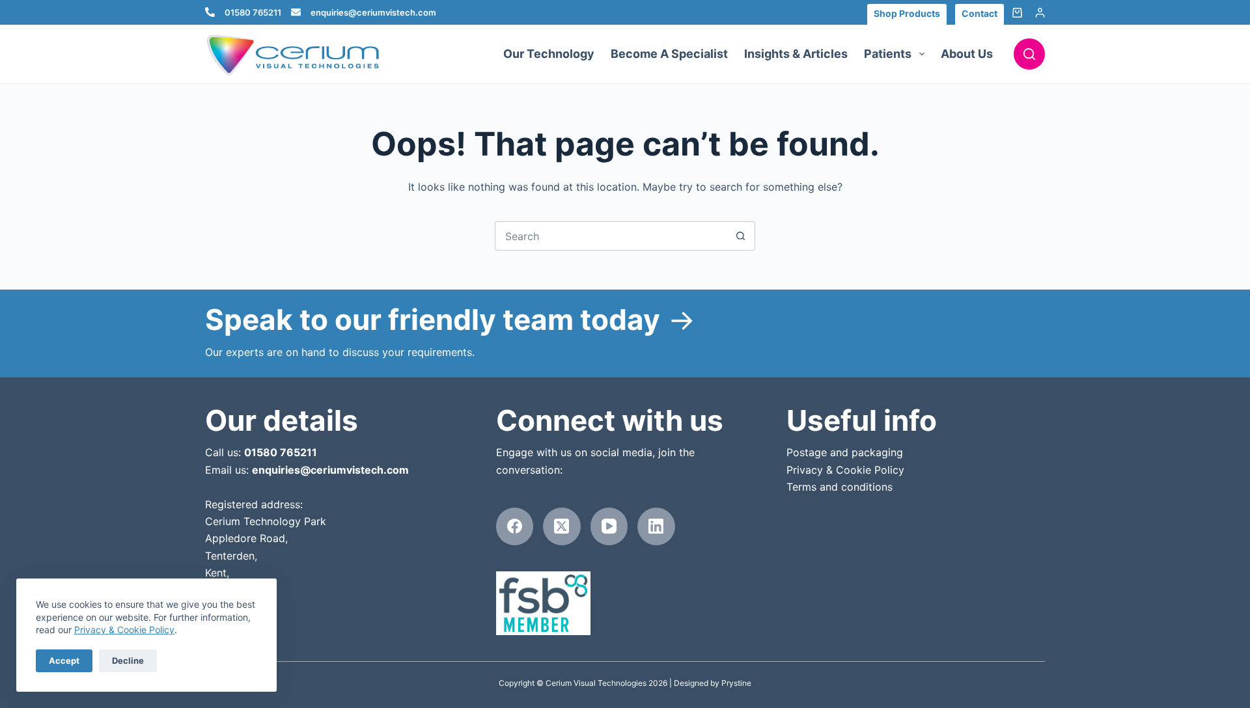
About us (967, 54)
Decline (128, 660)
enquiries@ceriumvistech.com (373, 12)
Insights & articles (796, 54)
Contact (979, 13)
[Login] (1040, 13)
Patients (887, 54)
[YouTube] (609, 526)
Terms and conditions (839, 486)
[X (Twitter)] (562, 526)
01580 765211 (253, 12)
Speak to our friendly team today (432, 319)
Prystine (736, 683)
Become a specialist (669, 54)
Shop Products (907, 13)
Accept (64, 660)
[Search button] (741, 236)
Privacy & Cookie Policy (124, 629)
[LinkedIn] (656, 526)
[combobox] (611, 236)
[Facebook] (515, 526)
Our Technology (548, 54)
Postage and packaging (844, 452)
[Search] (1029, 54)
